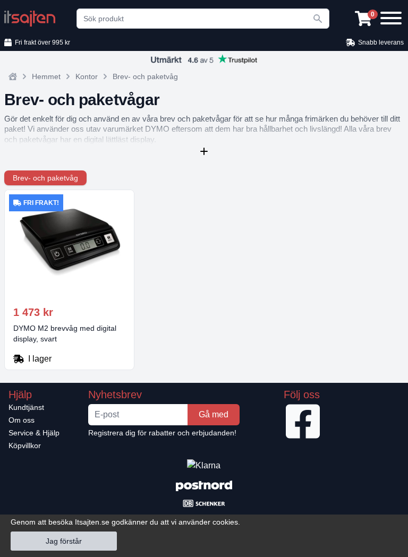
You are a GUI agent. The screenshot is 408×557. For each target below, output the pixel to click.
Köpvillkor (24, 445)
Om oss (21, 420)
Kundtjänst (26, 407)
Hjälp (20, 394)
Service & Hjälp (34, 433)
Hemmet (46, 76)
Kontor (86, 76)
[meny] (389, 17)
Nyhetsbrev (115, 394)
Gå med (213, 414)
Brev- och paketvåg (145, 76)
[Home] (12, 76)
